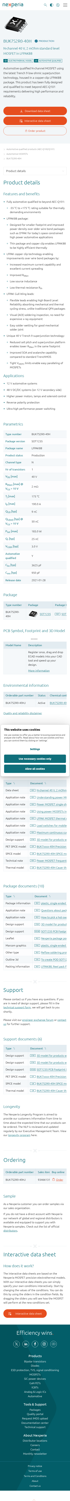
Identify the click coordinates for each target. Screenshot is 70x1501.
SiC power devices (35, 1378)
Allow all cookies (35, 768)
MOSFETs (35, 1374)
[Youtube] (53, 1344)
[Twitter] (16, 1344)
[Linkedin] (25, 1344)
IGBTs (35, 1387)
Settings (35, 748)
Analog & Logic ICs (35, 1391)
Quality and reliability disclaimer (22, 713)
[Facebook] (35, 1344)
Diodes (35, 1365)
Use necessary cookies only (35, 758)
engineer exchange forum (38, 1019)
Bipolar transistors (35, 1361)
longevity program (19, 1135)
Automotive (35, 1396)
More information (39, 670)
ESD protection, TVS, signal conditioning (35, 1370)
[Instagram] (44, 1344)
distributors (10, 1230)
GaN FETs (35, 1383)
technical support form (17, 1007)
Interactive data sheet (28, 1313)
